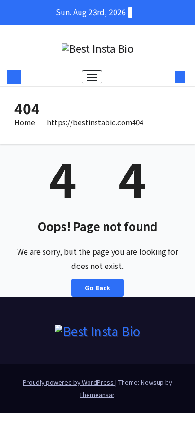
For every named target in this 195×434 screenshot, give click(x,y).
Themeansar (97, 394)
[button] (165, 77)
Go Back (97, 287)
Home (24, 122)
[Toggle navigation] (92, 76)
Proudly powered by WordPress (69, 382)
